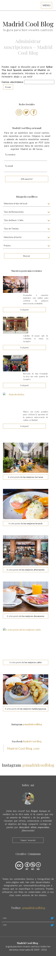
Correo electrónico (12, 82)
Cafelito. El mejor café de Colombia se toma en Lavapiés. (35, 338)
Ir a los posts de (25, 477)
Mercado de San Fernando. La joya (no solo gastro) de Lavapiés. (35, 376)
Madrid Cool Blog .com (23, 748)
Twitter (28, 908)
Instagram (26, 724)
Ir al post (24, 309)
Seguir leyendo (28, 840)
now (5, 918)
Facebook (27, 741)
